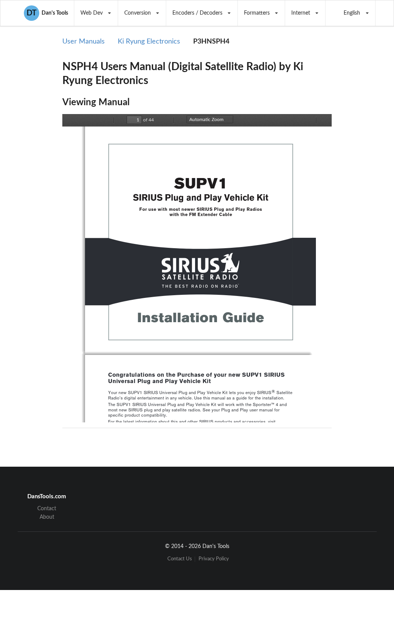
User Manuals (83, 41)
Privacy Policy (214, 558)
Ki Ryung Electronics (149, 41)
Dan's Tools (47, 13)
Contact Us (179, 558)
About (47, 517)
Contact (46, 508)
